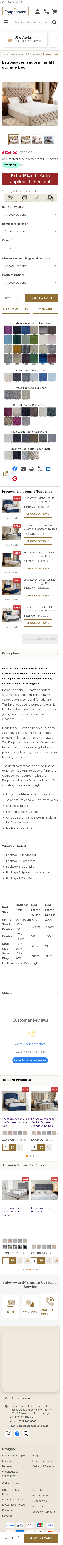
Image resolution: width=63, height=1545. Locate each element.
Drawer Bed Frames (13, 1504)
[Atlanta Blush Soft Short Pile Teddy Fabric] (9, 1133)
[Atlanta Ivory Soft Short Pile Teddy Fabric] (4, 1133)
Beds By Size (40, 1495)
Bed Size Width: (13, 207)
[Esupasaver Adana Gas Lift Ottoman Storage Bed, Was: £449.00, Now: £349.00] (15, 1101)
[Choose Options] (12, 1147)
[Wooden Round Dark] (25, 1246)
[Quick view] (19, 1147)
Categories (10, 1483)
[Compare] (27, 1260)
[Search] (54, 22)
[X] (40, 468)
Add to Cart (41, 298)
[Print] (31, 468)
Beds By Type (40, 1490)
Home (5, 54)
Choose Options (38, 513)
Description (10, 653)
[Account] (37, 11)
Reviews (7, 1466)
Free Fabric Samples (14, 1455)
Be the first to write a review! (30, 1060)
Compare (46, 309)
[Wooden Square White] (14, 1246)
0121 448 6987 (27, 1421)
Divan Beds (8, 1510)
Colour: (7, 240)
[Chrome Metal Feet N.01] (4, 1246)
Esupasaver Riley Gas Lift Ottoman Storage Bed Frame (41, 609)
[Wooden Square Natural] (9, 1246)
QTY (7, 298)
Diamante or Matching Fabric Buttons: (27, 258)
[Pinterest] (14, 478)
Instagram (8, 1461)
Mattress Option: (14, 275)
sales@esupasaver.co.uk (32, 1425)
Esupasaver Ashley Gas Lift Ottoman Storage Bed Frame (41, 554)
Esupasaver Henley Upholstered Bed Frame (13, 1212)
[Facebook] (14, 468)
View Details (11, 518)
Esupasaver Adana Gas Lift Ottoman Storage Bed (39, 499)
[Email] (23, 468)
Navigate (9, 1449)
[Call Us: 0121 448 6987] (46, 11)
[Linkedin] (48, 468)
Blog (35, 1455)
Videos (7, 993)
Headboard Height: (15, 223)
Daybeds (7, 1515)
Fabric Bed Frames (13, 1499)
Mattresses (38, 1506)
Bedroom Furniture (43, 1511)
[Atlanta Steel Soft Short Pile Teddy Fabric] (19, 1133)
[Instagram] (26, 1433)
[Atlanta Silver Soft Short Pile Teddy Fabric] (14, 1133)
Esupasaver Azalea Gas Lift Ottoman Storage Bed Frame (41, 581)
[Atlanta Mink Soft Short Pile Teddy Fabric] (25, 1133)
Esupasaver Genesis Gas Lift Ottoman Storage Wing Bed (40, 527)
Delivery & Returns (43, 1466)
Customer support (43, 1461)
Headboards (39, 1500)
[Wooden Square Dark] (19, 1246)
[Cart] (54, 11)
